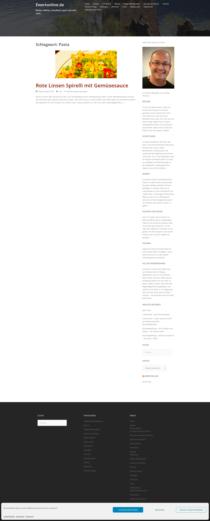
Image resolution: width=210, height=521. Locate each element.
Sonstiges (104, 7)
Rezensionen (89, 442)
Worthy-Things (91, 7)
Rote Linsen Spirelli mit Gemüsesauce (82, 85)
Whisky (117, 4)
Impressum (29, 516)
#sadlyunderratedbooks (93, 421)
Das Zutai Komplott (137, 439)
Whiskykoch (164, 197)
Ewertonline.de (50, 4)
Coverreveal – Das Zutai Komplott (155, 314)
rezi (60, 91)
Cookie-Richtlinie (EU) (138, 490)
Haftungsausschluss (93, 9)
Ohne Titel (146, 382)
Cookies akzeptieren (128, 510)
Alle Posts (115, 7)
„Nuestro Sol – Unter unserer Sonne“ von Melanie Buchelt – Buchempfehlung (157, 321)
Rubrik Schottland (153, 159)
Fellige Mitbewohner (131, 4)
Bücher (96, 4)
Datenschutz (20, 516)
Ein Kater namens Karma (140, 431)
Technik (165, 4)
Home (87, 4)
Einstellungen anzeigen (191, 510)
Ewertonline (151, 376)
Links (124, 7)
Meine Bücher (89, 438)
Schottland (106, 4)
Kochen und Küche (151, 4)
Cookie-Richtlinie (9, 516)
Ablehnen (159, 510)
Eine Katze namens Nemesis (141, 435)
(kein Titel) (146, 310)
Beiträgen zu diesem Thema (153, 188)
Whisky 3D (88, 466)
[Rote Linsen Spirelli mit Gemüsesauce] (86, 64)
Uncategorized (90, 458)
